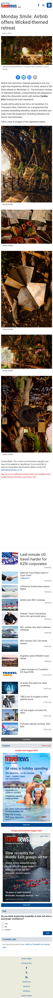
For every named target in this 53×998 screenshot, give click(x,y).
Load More (26, 739)
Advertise (26, 991)
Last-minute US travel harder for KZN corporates (33, 559)
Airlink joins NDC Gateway (32, 600)
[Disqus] (26, 514)
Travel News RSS (26, 977)
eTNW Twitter (26, 972)
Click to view (46, 746)
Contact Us (26, 982)
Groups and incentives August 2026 (26, 831)
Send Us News (26, 996)
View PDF (26, 825)
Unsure (8, 930)
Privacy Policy (26, 963)
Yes (6, 924)
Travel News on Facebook (26, 968)
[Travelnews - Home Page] (11, 5)
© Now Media (27, 959)
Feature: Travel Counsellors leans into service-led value (33, 615)
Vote (47, 933)
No (6, 927)
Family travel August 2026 (26, 750)
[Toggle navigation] (49, 5)
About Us (26, 986)
